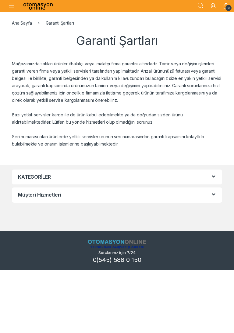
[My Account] (213, 5)
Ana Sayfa (22, 23)
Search (200, 5)
